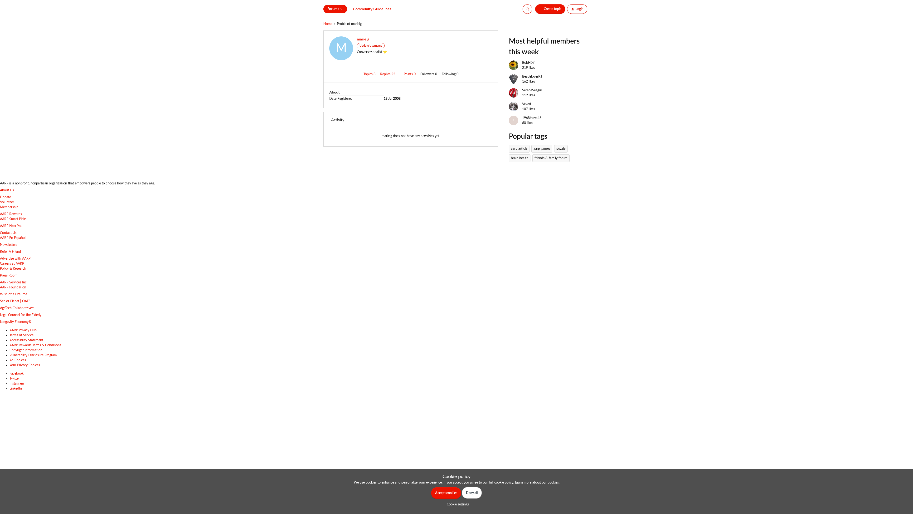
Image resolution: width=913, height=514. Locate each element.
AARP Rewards (11, 214)
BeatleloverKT (532, 76)
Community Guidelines (372, 9)
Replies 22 (388, 74)
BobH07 (528, 62)
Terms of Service (22, 335)
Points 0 (410, 74)
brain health (519, 158)
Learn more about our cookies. (537, 482)
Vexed (526, 104)
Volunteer (7, 202)
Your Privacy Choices (25, 365)
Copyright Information (26, 350)
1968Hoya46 (531, 118)
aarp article (519, 148)
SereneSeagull (532, 90)
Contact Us (8, 233)
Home (327, 24)
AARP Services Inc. (13, 282)
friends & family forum (551, 158)
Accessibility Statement (26, 340)
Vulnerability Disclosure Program (33, 355)
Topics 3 (370, 74)
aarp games (542, 148)
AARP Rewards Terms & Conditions (35, 345)
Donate (5, 197)
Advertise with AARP (15, 258)
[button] (550, 9)
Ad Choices (18, 360)
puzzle (560, 148)
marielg (363, 39)
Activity (337, 120)
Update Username (370, 45)
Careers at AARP (12, 263)
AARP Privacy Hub (23, 330)
